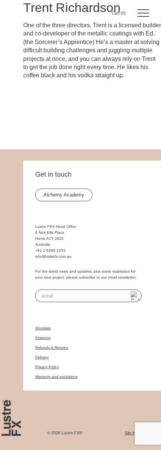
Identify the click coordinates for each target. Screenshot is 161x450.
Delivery (42, 357)
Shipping (43, 338)
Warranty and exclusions (56, 377)
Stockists (43, 328)
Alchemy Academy (63, 195)
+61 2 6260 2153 (50, 250)
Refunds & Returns (51, 347)
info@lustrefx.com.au (53, 256)
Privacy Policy (47, 367)
